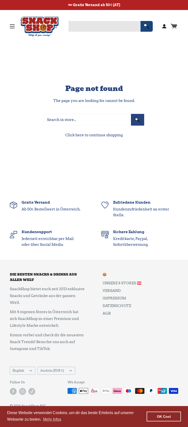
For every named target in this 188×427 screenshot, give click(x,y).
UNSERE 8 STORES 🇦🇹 (122, 283)
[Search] (147, 26)
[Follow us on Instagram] (22, 391)
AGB (107, 313)
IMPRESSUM (114, 298)
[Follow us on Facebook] (13, 391)
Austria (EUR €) (52, 370)
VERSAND (112, 290)
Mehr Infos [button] (52, 419)
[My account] (164, 26)
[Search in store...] (137, 120)
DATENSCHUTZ (117, 306)
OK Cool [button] (164, 416)
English (18, 370)
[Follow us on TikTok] (31, 391)
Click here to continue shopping (94, 135)
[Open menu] (12, 26)
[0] (174, 26)
